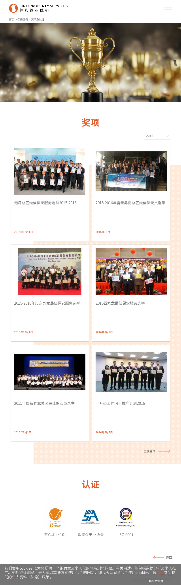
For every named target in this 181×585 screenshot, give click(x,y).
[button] (166, 8)
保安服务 (22, 19)
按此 (160, 572)
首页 (11, 19)
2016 (149, 135)
